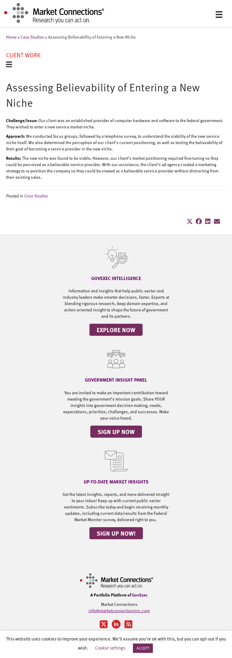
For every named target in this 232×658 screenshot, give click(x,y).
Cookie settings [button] (110, 647)
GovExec (140, 595)
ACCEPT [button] (143, 648)
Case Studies (32, 37)
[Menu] (219, 14)
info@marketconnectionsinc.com (119, 610)
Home (11, 37)
